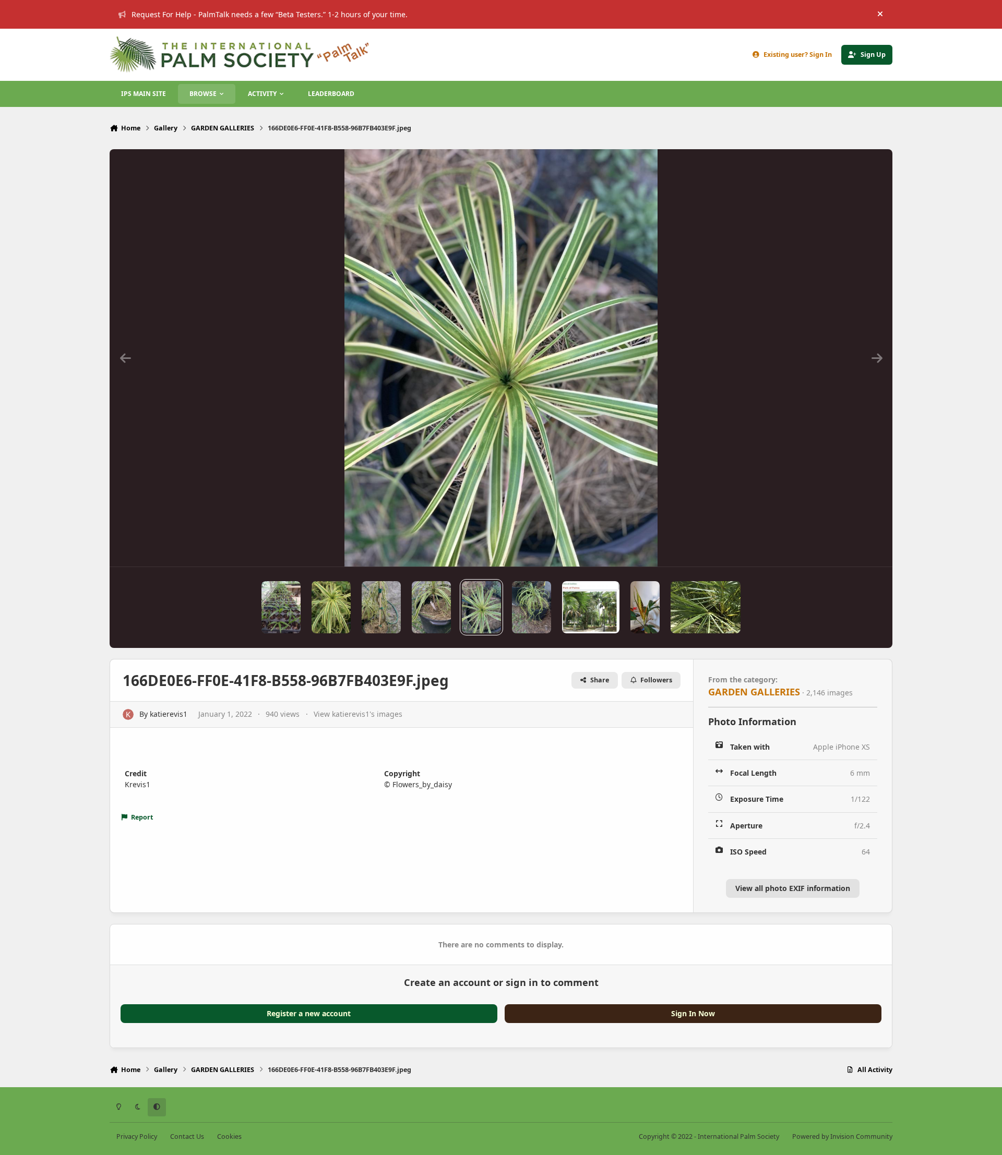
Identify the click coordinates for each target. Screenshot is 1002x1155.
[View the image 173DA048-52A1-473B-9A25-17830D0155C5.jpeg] (705, 607)
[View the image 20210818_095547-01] (645, 607)
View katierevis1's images (358, 714)
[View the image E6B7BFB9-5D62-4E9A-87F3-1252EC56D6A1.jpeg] (431, 607)
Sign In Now (693, 1013)
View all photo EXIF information (792, 888)
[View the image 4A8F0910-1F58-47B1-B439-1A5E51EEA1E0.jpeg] (331, 607)
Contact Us (187, 1136)
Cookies (229, 1136)
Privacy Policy (136, 1136)
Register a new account (309, 1013)
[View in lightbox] (501, 358)
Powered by (842, 1136)
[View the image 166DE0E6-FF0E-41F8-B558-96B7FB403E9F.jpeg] (481, 607)
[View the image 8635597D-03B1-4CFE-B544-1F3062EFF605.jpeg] (531, 607)
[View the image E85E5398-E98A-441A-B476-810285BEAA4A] (590, 607)
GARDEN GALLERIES (754, 691)
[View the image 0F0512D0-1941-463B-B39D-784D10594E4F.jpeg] (381, 607)
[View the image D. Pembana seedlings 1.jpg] (281, 607)
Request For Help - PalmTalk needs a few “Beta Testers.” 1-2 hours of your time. (270, 14)
